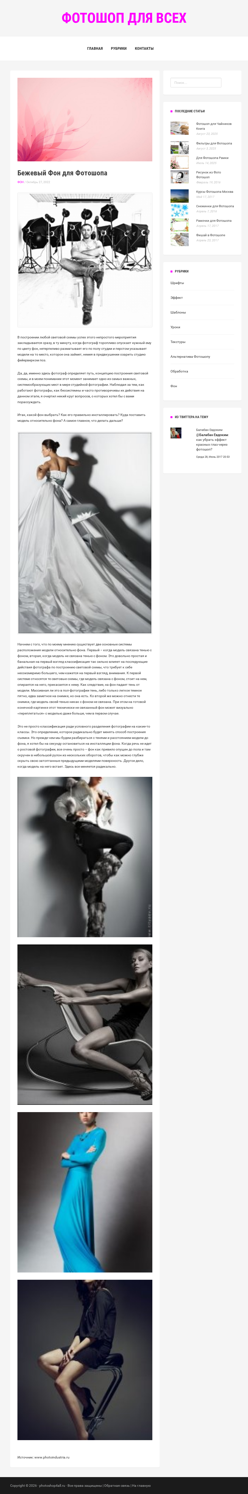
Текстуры (178, 342)
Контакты (144, 48)
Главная (95, 48)
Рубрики (119, 48)
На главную (141, 1485)
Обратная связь (117, 1485)
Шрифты (177, 283)
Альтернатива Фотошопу (190, 356)
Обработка (179, 371)
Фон (20, 182)
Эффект (176, 298)
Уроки (175, 327)
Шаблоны (178, 312)
